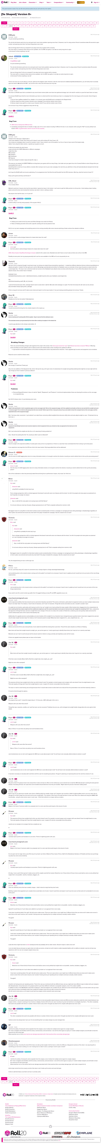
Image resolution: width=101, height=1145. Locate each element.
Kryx (10, 88)
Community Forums (5, 17)
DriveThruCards (9, 1122)
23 (85, 23)
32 (22, 26)
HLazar (11, 811)
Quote (15, 37)
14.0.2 (11, 213)
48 (82, 26)
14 (51, 23)
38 (44, 26)
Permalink (11, 37)
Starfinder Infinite (73, 1116)
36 (37, 26)
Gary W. (12, 295)
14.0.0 (12, 337)
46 (74, 26)
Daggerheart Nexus (42, 1109)
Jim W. (11, 642)
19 (70, 23)
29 (10, 26)
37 (41, 26)
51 (93, 26)
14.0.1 (11, 116)
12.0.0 (12, 384)
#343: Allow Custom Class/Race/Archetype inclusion (22, 253)
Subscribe (81, 2)
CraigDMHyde (14, 61)
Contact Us (45, 1094)
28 (6, 26)
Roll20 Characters (9, 1109)
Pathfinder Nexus (41, 1107)
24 (89, 23)
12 (44, 23)
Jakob (11, 56)
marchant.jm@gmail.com (18, 598)
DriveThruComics (9, 1119)
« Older (4, 23)
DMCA (40, 1094)
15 (55, 23)
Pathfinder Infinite (73, 1114)
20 (74, 23)
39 (48, 26)
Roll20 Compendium (10, 1113)
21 (78, 23)
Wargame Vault (9, 1124)
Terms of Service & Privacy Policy (32, 1094)
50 (90, 26)
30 (14, 26)
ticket (28, 944)
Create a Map (72, 1107)
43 (63, 26)
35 (33, 26)
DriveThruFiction (9, 1120)
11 (40, 23)
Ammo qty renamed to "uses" (60, 346)
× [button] (99, 1139)
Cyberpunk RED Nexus (43, 1116)
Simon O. (12, 452)
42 (59, 26)
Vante (11, 313)
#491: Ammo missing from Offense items (21, 124)
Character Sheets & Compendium (19, 17)
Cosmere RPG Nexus (42, 1114)
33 (25, 26)
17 (62, 23)
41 (56, 26)
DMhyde (12, 35)
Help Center (50, 1094)
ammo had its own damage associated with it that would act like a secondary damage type (46, 1034)
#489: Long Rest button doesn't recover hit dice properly (29, 128)
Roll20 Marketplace (10, 1111)
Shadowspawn (14, 1041)
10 (36, 23)
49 (86, 26)
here (59, 1140)
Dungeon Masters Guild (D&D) (76, 1112)
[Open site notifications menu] (91, 2)
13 (47, 23)
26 (96, 23)
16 (59, 23)
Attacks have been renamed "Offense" (80, 346)
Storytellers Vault (73, 1120)
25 (93, 23)
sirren (11, 233)
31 (18, 26)
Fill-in (11, 565)
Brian (11, 478)
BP (10, 1025)
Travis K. (12, 261)
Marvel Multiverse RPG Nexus (44, 1113)
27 (3, 26)
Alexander (14, 486)
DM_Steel (12, 181)
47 (78, 26)
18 (66, 23)
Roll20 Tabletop (9, 1107)
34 (29, 26)
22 (81, 23)
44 (67, 26)
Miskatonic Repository (74, 1118)
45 (71, 26)
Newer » (16, 29)
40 (52, 26)
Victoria (12, 517)
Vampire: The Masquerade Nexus (45, 1111)
